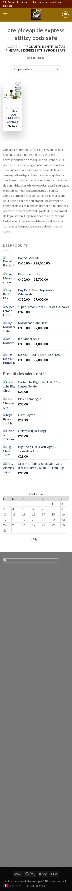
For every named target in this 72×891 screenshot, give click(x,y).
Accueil (13, 46)
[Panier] (65, 14)
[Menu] (5, 15)
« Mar (35, 539)
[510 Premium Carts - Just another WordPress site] (36, 15)
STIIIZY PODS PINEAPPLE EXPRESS (13, 116)
